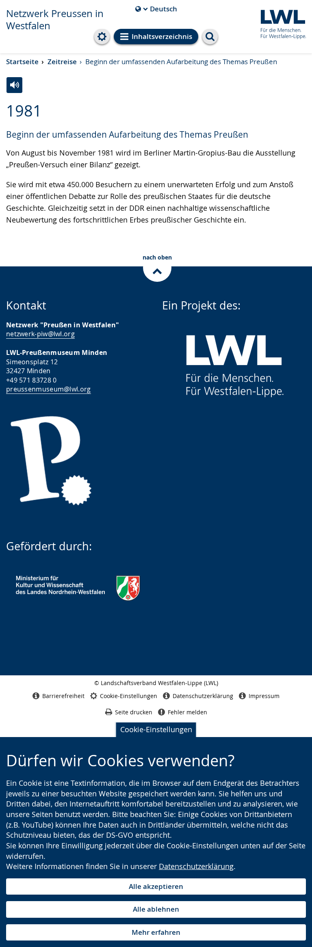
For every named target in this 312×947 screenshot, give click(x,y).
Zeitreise (62, 61)
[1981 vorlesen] (14, 85)
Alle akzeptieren (156, 886)
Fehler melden (187, 712)
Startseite (22, 61)
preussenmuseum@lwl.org (48, 389)
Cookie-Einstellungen (156, 729)
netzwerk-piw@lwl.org (40, 333)
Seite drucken (133, 712)
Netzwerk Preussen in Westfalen (55, 19)
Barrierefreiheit (63, 696)
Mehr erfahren (156, 932)
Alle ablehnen (156, 909)
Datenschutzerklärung (196, 866)
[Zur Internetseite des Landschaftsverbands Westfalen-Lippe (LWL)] (280, 23)
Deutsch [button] (156, 9)
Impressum (264, 696)
